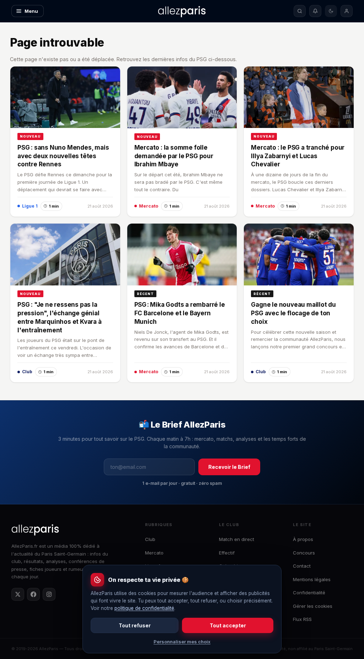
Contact (302, 566)
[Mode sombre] (331, 11)
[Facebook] (33, 594)
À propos (303, 539)
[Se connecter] (347, 11)
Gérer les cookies (312, 606)
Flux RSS (302, 619)
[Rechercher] (300, 11)
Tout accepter (228, 625)
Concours (304, 553)
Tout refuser (135, 625)
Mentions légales (312, 579)
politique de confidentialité (144, 608)
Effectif (227, 553)
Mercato (154, 553)
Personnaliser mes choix (182, 641)
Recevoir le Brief (229, 467)
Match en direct (236, 539)
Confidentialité (309, 592)
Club (150, 539)
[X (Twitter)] (17, 594)
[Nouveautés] (315, 11)
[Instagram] (49, 594)
